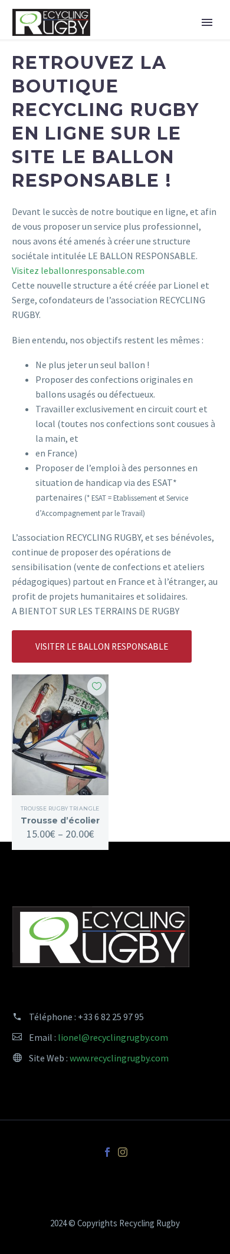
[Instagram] (122, 1152)
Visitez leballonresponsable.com (78, 270)
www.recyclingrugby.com (119, 1058)
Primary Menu (207, 22)
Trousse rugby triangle (60, 808)
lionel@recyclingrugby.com (113, 1037)
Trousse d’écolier (60, 820)
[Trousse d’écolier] (60, 734)
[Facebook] (107, 1152)
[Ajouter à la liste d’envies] (96, 686)
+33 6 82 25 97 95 (111, 1017)
